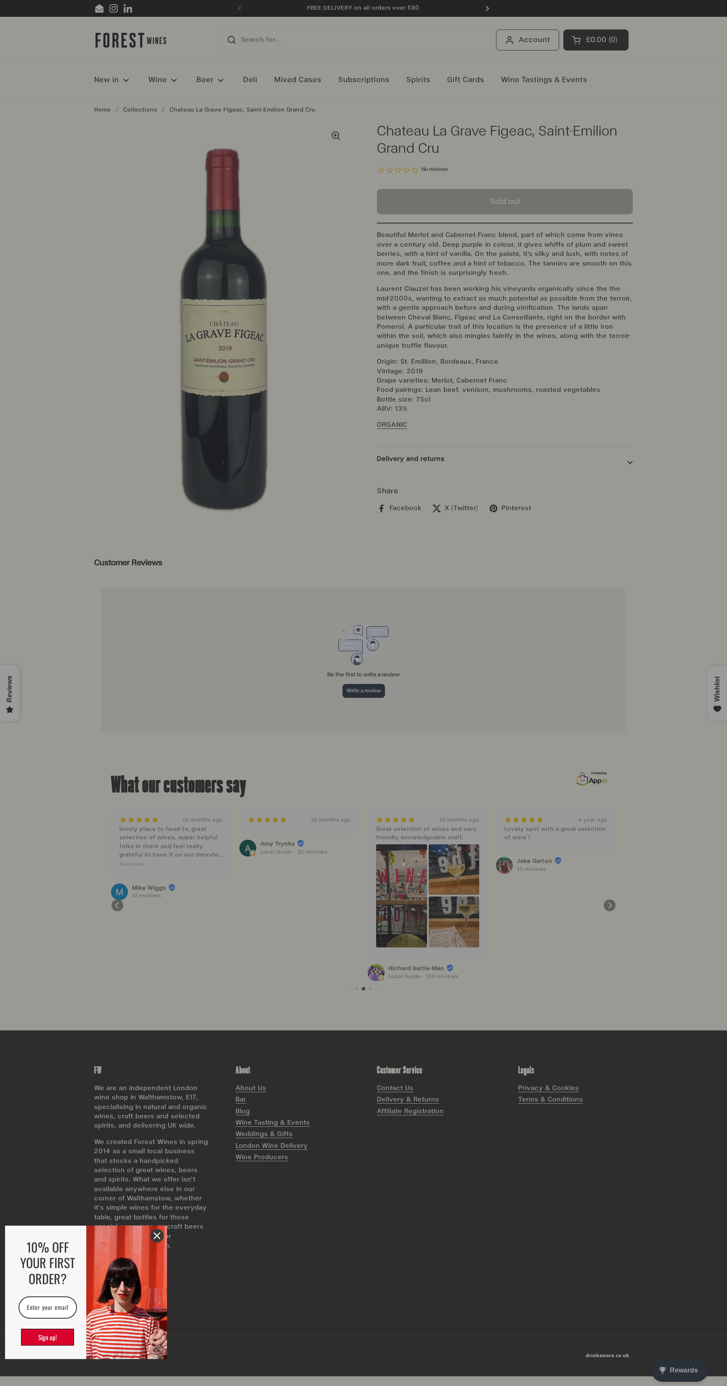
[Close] (157, 1236)
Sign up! (47, 1337)
